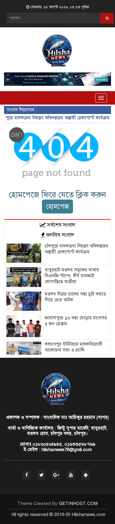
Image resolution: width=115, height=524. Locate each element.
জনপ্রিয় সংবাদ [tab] (59, 234)
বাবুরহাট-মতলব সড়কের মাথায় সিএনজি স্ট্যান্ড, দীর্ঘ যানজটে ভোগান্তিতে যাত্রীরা (72, 276)
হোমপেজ (57, 206)
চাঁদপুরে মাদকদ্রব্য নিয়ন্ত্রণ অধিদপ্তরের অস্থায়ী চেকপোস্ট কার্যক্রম (76, 249)
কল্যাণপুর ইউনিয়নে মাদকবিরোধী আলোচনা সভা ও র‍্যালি (73, 347)
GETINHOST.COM (78, 503)
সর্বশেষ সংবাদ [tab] (60, 225)
